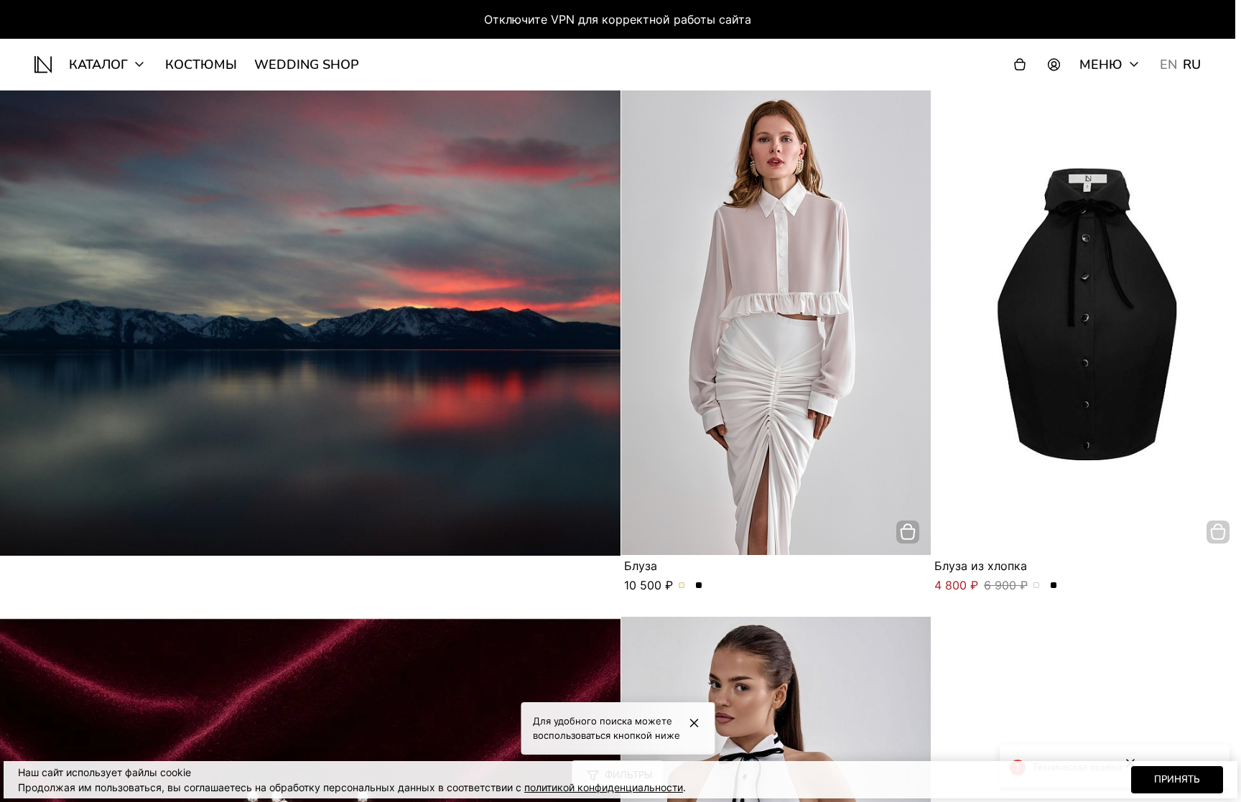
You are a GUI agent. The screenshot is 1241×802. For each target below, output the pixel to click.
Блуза (640, 566)
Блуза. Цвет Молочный (681, 586)
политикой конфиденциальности (603, 787)
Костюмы (201, 64)
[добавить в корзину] (907, 532)
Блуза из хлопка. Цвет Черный (1053, 586)
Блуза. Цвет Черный (699, 586)
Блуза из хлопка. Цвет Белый (1036, 586)
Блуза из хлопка (980, 566)
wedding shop (306, 64)
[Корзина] (1019, 64)
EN (1168, 64)
